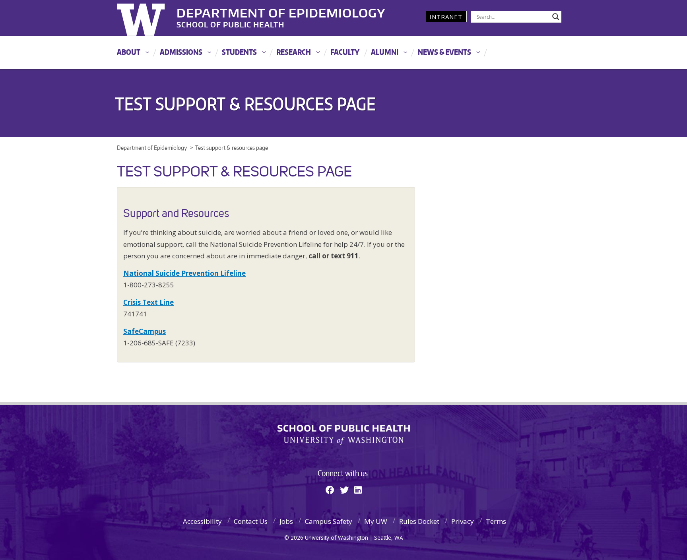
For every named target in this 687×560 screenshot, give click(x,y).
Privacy (462, 521)
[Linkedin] (358, 490)
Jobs (286, 521)
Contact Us (251, 521)
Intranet (445, 17)
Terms (496, 521)
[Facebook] (330, 490)
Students (239, 52)
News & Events (444, 52)
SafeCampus (144, 331)
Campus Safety (328, 521)
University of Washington (149, 18)
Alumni (384, 52)
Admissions (181, 52)
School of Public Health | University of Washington (343, 435)
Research (293, 52)
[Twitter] (344, 490)
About (128, 52)
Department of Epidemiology (281, 11)
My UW (375, 521)
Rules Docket (419, 521)
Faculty (344, 52)
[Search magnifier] (555, 16)
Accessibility (202, 521)
